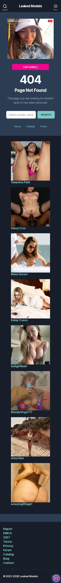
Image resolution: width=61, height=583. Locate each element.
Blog (6, 558)
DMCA (7, 533)
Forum (43, 126)
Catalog (30, 126)
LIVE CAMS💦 (30, 67)
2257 (6, 537)
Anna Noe (17, 458)
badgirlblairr (19, 366)
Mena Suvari (19, 274)
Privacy (8, 545)
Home (17, 126)
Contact (8, 562)
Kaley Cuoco (19, 320)
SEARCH (46, 114)
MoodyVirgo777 (21, 412)
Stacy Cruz (18, 228)
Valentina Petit (20, 182)
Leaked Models (30, 6)
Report (7, 529)
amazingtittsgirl (21, 504)
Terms (7, 541)
